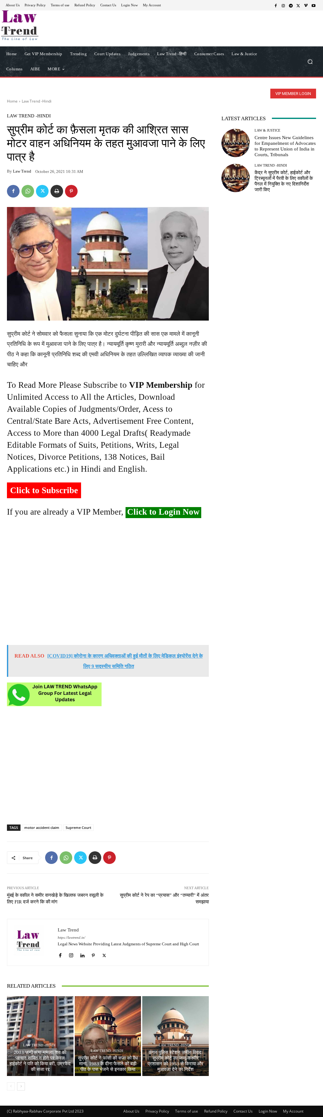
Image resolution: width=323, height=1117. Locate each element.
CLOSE (250, 39)
